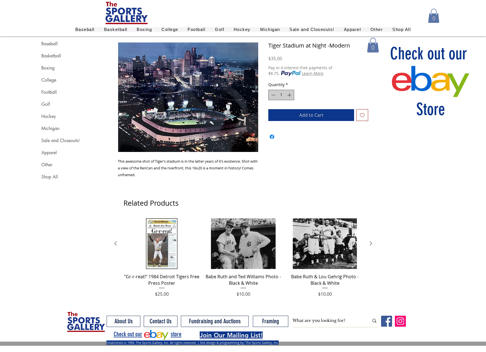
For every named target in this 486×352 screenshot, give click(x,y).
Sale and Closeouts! (60, 141)
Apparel (49, 153)
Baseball (49, 44)
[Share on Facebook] (272, 136)
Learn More (312, 73)
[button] (434, 16)
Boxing (48, 68)
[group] (243, 258)
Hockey (48, 116)
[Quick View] (162, 243)
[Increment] (289, 95)
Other (46, 165)
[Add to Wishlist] (362, 115)
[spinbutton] (281, 95)
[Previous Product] (115, 243)
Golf (45, 104)
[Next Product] (371, 243)
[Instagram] (400, 321)
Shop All (49, 177)
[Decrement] (272, 95)
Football (49, 92)
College (48, 80)
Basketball (51, 56)
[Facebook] (386, 321)
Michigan (50, 128)
